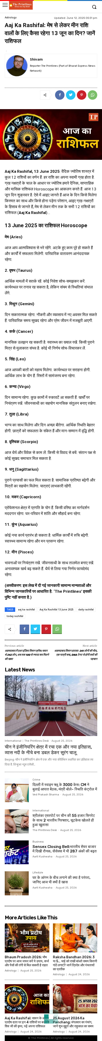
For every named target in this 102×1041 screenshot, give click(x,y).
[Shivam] (17, 65)
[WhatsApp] (92, 95)
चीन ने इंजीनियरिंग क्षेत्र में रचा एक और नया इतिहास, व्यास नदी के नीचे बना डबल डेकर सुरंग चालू (48, 749)
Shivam (36, 59)
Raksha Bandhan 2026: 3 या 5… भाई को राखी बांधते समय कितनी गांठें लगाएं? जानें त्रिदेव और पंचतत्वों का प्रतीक (75, 963)
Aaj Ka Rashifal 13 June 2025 (57, 609)
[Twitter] (70, 95)
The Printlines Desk (36, 740)
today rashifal (15, 616)
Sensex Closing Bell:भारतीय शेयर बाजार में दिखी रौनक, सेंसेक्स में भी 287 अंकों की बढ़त (64, 848)
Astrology (11, 17)
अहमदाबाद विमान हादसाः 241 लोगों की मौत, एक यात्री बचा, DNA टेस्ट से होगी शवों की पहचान (75, 655)
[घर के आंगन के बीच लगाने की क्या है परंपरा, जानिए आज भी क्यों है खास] (17, 883)
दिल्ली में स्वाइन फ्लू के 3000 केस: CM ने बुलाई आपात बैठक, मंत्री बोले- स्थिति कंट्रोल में (64, 786)
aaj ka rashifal (26, 609)
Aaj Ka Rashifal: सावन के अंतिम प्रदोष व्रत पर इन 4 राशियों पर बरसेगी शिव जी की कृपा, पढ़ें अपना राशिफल (27, 1022)
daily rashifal (86, 609)
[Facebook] (60, 95)
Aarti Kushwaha (42, 856)
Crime (36, 779)
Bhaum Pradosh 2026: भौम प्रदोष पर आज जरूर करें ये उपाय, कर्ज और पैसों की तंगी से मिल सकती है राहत (27, 961)
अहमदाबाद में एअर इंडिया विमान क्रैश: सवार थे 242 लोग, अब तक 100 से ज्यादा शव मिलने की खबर (27, 655)
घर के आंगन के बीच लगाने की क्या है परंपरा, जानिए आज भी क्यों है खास (61, 879)
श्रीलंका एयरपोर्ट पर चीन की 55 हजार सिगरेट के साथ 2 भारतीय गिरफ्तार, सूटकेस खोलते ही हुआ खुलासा (63, 820)
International (13, 741)
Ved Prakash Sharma (45, 794)
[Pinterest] (81, 95)
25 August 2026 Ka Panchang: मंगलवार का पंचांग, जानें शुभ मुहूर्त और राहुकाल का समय (73, 1022)
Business (38, 841)
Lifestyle (37, 872)
